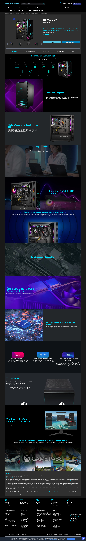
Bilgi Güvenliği (56, 534)
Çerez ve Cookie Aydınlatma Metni (51, 539)
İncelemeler (46, 51)
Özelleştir (52, 42)
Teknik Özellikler (30, 51)
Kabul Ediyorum (71, 538)
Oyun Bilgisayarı (11, 13)
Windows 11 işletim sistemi (54, 491)
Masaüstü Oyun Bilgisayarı (20, 13)
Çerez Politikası (50, 534)
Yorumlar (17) (60, 51)
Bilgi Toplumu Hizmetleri (63, 534)
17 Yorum (51, 34)
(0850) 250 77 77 (75, 512)
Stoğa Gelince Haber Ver (70, 42)
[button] (7, 44)
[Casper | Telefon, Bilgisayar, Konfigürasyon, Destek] (12, 4)
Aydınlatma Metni (78, 534)
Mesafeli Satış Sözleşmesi (71, 534)
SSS (73, 51)
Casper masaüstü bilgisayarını (71, 480)
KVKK (47, 534)
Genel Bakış (15, 51)
